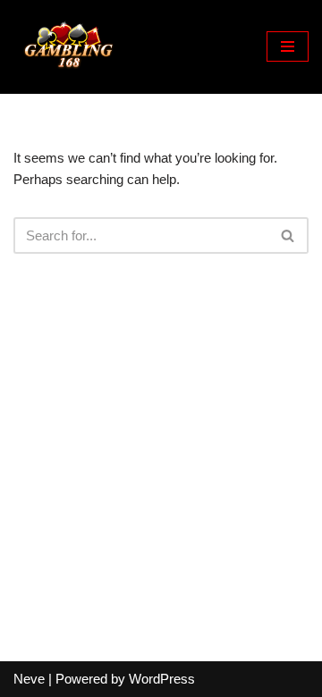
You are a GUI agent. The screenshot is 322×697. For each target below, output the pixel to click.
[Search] (288, 235)
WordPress (162, 678)
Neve (29, 678)
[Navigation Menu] (288, 46)
